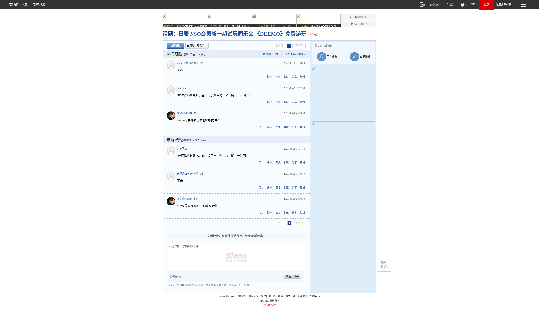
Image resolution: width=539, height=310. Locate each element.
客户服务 (278, 296)
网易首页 (13, 4)
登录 (486, 4)
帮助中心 (315, 296)
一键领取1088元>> (358, 24)
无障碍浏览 (39, 4)
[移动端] (422, 4)
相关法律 (290, 296)
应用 (24, 4)
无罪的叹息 (183, 63)
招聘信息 (266, 296)
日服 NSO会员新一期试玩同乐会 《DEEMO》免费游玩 (243, 34)
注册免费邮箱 (503, 4)
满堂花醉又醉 (184, 113)
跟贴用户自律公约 (273, 54)
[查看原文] (313, 34)
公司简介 (241, 296)
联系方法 (254, 296)
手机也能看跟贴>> (295, 54)
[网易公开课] (435, 4)
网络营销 (303, 296)
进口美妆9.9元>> (358, 17)
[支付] (463, 4)
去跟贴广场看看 (196, 45)
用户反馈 (384, 264)
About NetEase (226, 296)
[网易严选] (450, 4)
